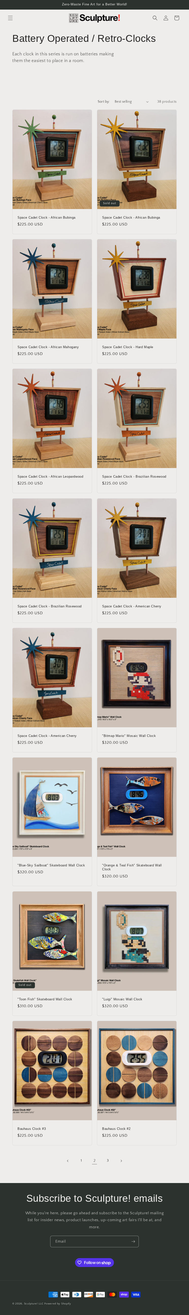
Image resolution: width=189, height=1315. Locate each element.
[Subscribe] (133, 1241)
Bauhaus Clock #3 (31, 1129)
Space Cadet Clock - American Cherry (131, 606)
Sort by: (104, 102)
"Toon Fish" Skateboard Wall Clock (44, 999)
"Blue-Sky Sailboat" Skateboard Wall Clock (51, 865)
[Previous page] (68, 1160)
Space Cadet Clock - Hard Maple (127, 347)
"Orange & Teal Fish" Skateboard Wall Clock (132, 867)
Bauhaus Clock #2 (116, 1129)
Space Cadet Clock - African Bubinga (46, 217)
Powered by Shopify (57, 1303)
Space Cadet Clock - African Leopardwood (50, 476)
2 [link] (95, 1160)
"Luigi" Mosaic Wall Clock (122, 999)
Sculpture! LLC (34, 1303)
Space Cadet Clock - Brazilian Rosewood (134, 476)
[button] (10, 18)
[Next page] (121, 1160)
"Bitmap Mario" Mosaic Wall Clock (129, 736)
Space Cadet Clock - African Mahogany (48, 347)
